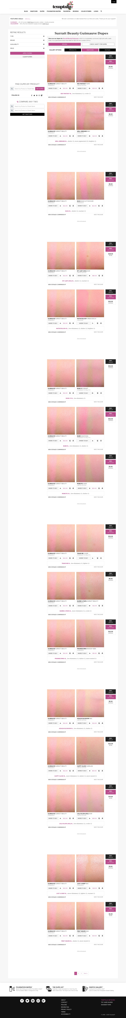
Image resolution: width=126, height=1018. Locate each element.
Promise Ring (82, 649)
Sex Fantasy (81, 84)
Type (11, 36)
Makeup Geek (91, 649)
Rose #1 (79, 388)
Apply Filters (27, 53)
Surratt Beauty (61, 84)
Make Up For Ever (87, 201)
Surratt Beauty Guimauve (71, 38)
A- (60, 88)
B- (89, 276)
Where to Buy (53, 88)
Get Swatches (27, 114)
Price (12, 48)
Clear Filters (27, 57)
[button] (26, 11)
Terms (63, 1012)
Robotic (80, 484)
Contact (64, 1002)
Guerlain (89, 766)
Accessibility (65, 1014)
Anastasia (84, 436)
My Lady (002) (82, 271)
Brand (12, 40)
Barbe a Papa (82, 601)
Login (113, 1)
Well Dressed (82, 131)
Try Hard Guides (107, 1002)
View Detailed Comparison (56, 97)
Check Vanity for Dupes (98, 44)
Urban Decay (91, 319)
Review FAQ (65, 1007)
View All (27, 19)
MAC (88, 131)
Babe (79, 436)
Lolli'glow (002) (83, 814)
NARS (88, 84)
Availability (14, 44)
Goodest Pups (106, 1005)
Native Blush (82, 319)
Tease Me (80, 553)
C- (92, 323)
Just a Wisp (81, 884)
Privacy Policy (66, 1009)
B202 (79, 201)
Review (64, 44)
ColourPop (14, 24)
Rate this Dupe (98, 97)
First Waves (81, 931)
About (63, 1000)
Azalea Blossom (83, 718)
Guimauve (51, 84)
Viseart (85, 388)
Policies (64, 1005)
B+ (90, 88)
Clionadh (13, 22)
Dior (88, 271)
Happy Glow (81, 766)
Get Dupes (39, 89)
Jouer (86, 553)
